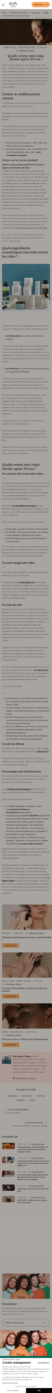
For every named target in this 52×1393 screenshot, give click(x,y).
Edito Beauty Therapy (26, 51)
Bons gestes (35, 12)
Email (33, 1100)
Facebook (12, 1096)
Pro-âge (27, 981)
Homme (19, 981)
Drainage (6, 933)
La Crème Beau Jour (27, 582)
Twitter (41, 1096)
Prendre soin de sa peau (19, 12)
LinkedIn (21, 1100)
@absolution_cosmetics (25, 1078)
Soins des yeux (16, 1032)
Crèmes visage (10, 48)
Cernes (5, 1032)
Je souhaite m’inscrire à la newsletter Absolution (22, 1328)
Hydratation (23, 48)
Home (4, 12)
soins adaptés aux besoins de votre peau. (30, 228)
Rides (32, 48)
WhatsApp (27, 1096)
